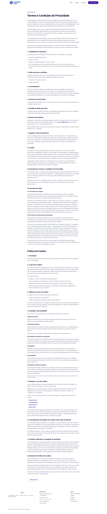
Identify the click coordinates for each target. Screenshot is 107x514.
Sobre (71, 2)
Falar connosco (93, 2)
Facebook (72, 499)
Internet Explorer (33, 402)
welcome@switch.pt (63, 122)
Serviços (77, 2)
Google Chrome (33, 400)
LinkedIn (72, 495)
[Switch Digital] (15, 3)
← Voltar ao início (33, 479)
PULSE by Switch (74, 501)
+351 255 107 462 (44, 497)
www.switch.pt (43, 503)
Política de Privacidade (75, 493)
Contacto (83, 2)
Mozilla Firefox (33, 404)
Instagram (72, 497)
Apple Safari (32, 407)
